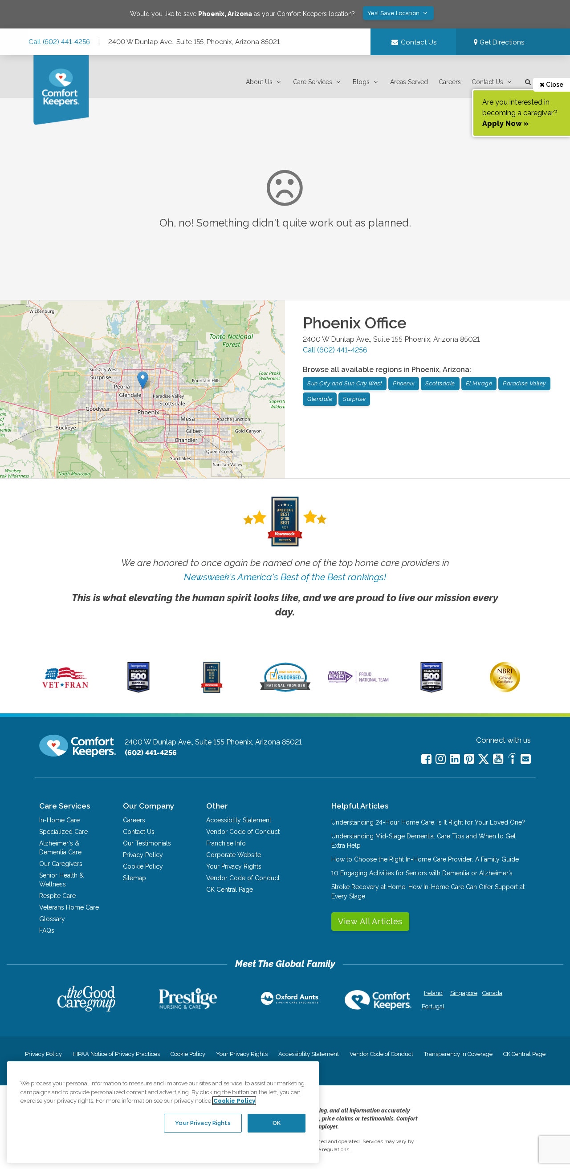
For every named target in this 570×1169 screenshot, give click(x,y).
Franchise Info (226, 843)
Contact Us (487, 81)
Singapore (463, 993)
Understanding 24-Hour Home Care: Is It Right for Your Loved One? (428, 822)
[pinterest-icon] (469, 759)
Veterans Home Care (69, 907)
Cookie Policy (143, 866)
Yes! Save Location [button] (394, 13)
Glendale (319, 399)
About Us (259, 81)
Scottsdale (440, 383)
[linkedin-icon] (455, 759)
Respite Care (57, 895)
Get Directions (501, 42)
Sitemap (134, 878)
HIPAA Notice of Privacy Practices (116, 1054)
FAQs (46, 930)
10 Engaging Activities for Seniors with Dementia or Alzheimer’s (422, 873)
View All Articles (370, 921)
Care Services (312, 81)
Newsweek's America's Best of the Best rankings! (285, 576)
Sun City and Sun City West (344, 383)
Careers (450, 81)
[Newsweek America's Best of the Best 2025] (212, 690)
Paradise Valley (524, 383)
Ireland (433, 993)
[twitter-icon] (483, 760)
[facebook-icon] (426, 759)
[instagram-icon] (441, 759)
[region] (163, 1112)
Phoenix (404, 383)
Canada (492, 993)
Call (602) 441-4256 (59, 42)
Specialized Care (63, 831)
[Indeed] (512, 760)
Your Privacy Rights (233, 866)
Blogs (361, 81)
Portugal (433, 1006)
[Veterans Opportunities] (65, 690)
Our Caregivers (60, 863)
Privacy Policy (143, 854)
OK (277, 1123)
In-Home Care (59, 820)
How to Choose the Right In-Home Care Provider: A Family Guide (425, 859)
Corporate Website (233, 854)
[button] (264, 82)
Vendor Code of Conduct (243, 831)
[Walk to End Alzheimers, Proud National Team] (358, 682)
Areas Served (409, 81)
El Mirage (479, 383)
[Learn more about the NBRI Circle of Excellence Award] (505, 690)
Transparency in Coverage (458, 1054)
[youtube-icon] (498, 759)
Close (554, 84)
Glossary (52, 918)
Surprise (354, 399)
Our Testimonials (147, 843)
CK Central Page (229, 889)
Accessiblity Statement (238, 820)
